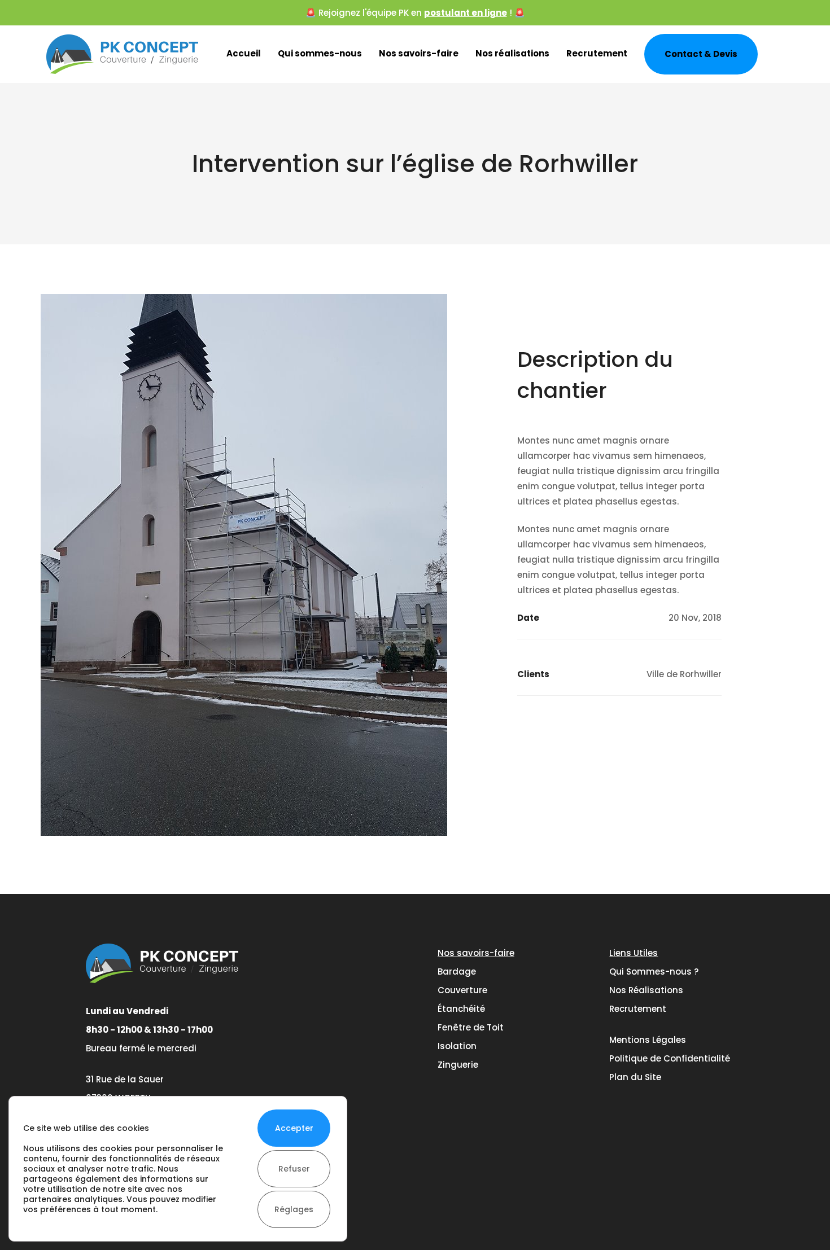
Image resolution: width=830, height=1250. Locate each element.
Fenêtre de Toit (471, 1027)
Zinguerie (458, 1065)
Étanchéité (461, 1009)
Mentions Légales (647, 1040)
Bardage (457, 971)
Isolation (457, 1046)
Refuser (294, 1168)
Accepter (294, 1128)
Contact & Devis (701, 54)
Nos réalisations (512, 53)
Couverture (462, 990)
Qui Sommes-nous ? (653, 971)
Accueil (243, 53)
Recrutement (596, 53)
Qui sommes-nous (320, 53)
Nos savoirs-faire (418, 53)
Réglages (293, 1209)
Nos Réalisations (646, 990)
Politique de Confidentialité (669, 1058)
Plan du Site (635, 1077)
